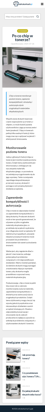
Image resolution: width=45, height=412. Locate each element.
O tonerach (22, 31)
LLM (31, 409)
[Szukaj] (38, 16)
